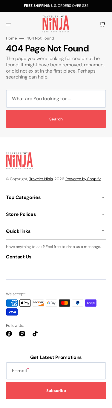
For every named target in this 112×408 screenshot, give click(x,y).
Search (56, 119)
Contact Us (19, 257)
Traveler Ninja (41, 178)
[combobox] (56, 99)
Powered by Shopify (83, 178)
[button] (8, 24)
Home (11, 38)
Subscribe (56, 390)
